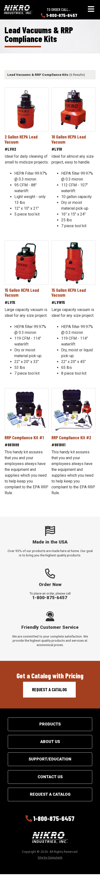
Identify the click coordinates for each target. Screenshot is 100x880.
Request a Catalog (49, 689)
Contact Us (50, 777)
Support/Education (50, 759)
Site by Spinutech (50, 857)
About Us (50, 741)
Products (50, 724)
